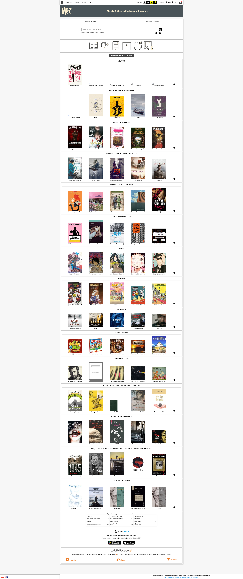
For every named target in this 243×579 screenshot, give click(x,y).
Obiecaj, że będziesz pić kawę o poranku (119, 523)
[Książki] (94, 50)
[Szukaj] (160, 29)
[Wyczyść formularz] (156, 33)
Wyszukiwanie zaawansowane (89, 32)
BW (148, 2)
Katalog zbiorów (90, 21)
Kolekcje (101, 32)
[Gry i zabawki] (149, 50)
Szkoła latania (113, 519)
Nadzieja (89, 521)
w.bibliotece (112, 554)
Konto (91, 2)
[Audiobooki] (105, 50)
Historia (77, 2)
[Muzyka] (138, 50)
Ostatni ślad (89, 523)
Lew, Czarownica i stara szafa (93, 518)
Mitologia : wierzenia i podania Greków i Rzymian (97, 519)
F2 (174, 2)
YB (152, 2)
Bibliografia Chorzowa (152, 21)
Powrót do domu (114, 521)
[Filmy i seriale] (127, 50)
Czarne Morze (137, 518)
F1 (169, 2)
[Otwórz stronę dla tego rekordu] (75, 74)
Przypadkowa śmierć (138, 523)
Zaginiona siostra (137, 524)
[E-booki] (116, 50)
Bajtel (111, 524)
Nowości (68, 2)
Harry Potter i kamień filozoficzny (94, 524)
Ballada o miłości (137, 521)
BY (156, 2)
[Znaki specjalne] (160, 33)
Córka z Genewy (137, 519)
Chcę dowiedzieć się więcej (172, 577)
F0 (166, 2)
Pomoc (84, 2)
